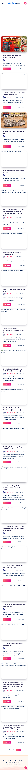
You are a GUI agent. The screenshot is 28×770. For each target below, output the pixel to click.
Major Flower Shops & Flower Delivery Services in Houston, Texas (12, 487)
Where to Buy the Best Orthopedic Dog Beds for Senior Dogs (13, 330)
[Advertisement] (14, 20)
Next (19, 749)
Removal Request (15, 761)
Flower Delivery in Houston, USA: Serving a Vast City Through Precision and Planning (13, 727)
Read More (7, 69)
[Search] (25, 3)
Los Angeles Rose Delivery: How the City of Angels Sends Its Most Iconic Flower (13, 528)
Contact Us (6, 761)
